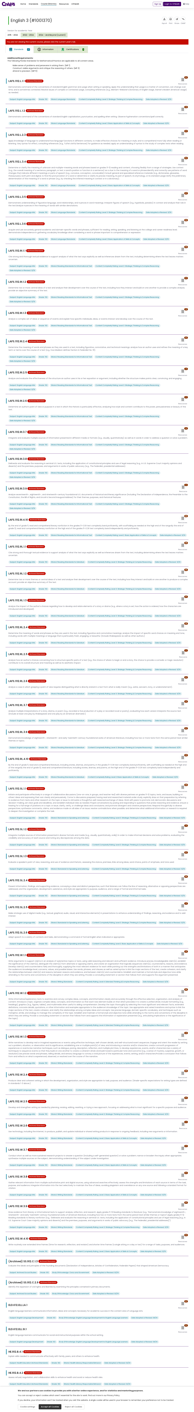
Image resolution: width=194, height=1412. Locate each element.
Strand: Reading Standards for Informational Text (71, 266)
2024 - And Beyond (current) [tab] (52, 35)
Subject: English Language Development (26, 1318)
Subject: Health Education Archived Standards (29, 1363)
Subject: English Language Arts (22, 99)
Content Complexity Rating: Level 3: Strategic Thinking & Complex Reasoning (110, 99)
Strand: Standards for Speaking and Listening (70, 818)
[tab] (20, 49)
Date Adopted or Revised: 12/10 (158, 99)
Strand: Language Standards (63, 99)
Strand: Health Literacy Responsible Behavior (82, 1363)
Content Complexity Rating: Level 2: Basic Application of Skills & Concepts (109, 123)
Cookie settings (27, 1406)
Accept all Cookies (50, 1406)
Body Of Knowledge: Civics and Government (70, 1272)
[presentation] (28, 35)
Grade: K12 (51, 1318)
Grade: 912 (44, 1272)
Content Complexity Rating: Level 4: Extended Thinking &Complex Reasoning (107, 982)
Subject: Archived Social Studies (23, 1272)
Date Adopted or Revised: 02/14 (106, 1272)
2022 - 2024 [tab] (28, 35)
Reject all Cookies (73, 1406)
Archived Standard (34, 81)
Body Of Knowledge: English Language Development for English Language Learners (93, 1318)
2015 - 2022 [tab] (13, 35)
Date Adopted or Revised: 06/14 (144, 1318)
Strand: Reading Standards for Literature (67, 562)
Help (187, 4)
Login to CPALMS (172, 4)
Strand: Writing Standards (61, 982)
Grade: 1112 (43, 99)
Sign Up (157, 4)
